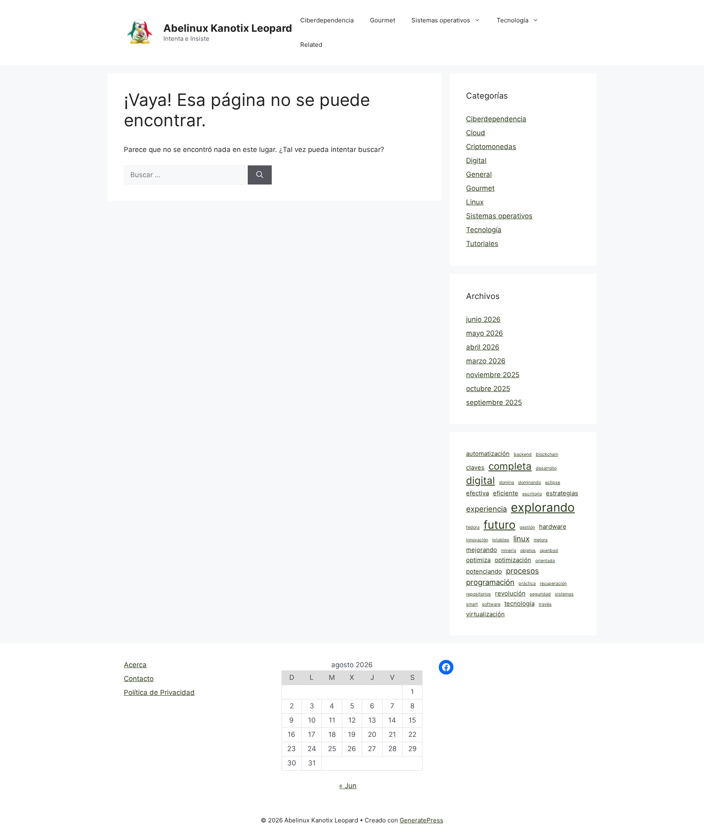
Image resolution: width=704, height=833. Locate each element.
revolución (510, 593)
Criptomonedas (491, 147)
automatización (488, 453)
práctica (527, 583)
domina (506, 482)
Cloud (475, 133)
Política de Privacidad (159, 692)
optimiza (478, 560)
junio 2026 (483, 319)
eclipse (552, 482)
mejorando (481, 550)
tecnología (519, 603)
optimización (513, 560)
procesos (522, 570)
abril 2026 (482, 347)
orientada (545, 560)
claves (475, 467)
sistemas (564, 594)
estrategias (562, 493)
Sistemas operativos (440, 20)
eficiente (505, 493)
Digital (476, 160)
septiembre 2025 (494, 402)
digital (480, 480)
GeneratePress (421, 820)
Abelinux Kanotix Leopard (227, 28)
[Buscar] (260, 175)
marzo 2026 (486, 361)
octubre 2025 (488, 389)
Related (311, 44)
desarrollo (546, 468)
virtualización (485, 614)
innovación (477, 540)
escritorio (532, 494)
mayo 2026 (484, 333)
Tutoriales (482, 244)
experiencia (486, 508)
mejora (541, 540)
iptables (500, 540)
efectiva (477, 493)
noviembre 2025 (492, 375)
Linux (475, 202)
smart (472, 604)
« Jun (347, 786)
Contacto (139, 679)
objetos (528, 550)
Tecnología (512, 20)
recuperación (553, 583)
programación (490, 582)
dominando (529, 482)
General (479, 174)
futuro (499, 525)
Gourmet (382, 20)
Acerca (135, 665)
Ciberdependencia (327, 20)
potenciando (484, 571)
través (545, 604)
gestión (527, 527)
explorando (543, 507)
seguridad (540, 594)
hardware (552, 526)
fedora (473, 527)
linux (521, 538)
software (491, 604)
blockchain (547, 454)
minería (508, 550)
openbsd (549, 550)
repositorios (478, 594)
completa (510, 466)
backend (523, 454)
